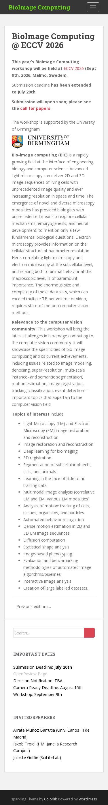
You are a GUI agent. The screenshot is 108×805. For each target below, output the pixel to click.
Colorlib (50, 799)
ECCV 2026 (74, 68)
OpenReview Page (30, 673)
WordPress (88, 799)
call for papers (35, 108)
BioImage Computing (39, 7)
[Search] (89, 633)
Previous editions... (33, 606)
